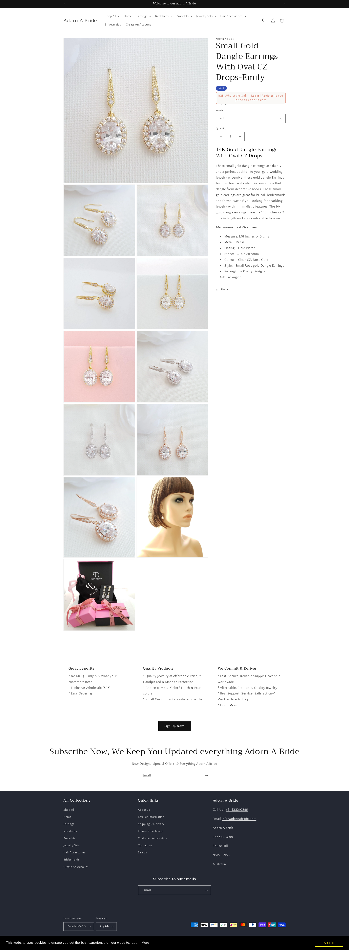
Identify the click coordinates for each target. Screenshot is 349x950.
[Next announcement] (284, 4)
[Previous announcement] (64, 4)
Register (267, 95)
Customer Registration (152, 838)
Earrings (68, 824)
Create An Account (75, 867)
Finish (219, 110)
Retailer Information (151, 817)
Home (67, 817)
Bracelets (69, 838)
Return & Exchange (150, 831)
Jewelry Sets (71, 845)
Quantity (221, 128)
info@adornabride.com (239, 819)
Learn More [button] (140, 942)
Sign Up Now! (174, 726)
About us (144, 810)
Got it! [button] (329, 942)
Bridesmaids (71, 859)
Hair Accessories (74, 852)
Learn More (228, 705)
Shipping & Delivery (151, 824)
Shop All (69, 810)
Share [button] (224, 289)
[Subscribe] (206, 775)
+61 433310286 (237, 810)
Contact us (145, 845)
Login (255, 95)
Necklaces (70, 831)
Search (142, 852)
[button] (111, 16)
